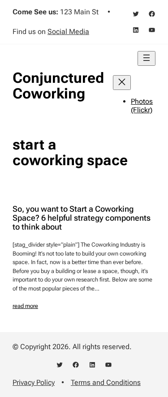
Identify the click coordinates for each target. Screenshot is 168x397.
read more (25, 306)
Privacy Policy (34, 382)
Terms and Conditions (106, 382)
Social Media (68, 31)
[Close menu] (122, 82)
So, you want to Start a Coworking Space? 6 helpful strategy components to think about (82, 218)
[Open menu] (146, 58)
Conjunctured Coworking (58, 85)
